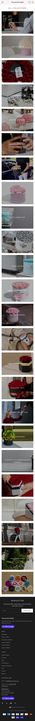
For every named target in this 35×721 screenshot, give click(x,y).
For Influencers (5, 663)
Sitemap (4, 673)
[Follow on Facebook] (6, 703)
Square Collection (6, 647)
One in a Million (5, 637)
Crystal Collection (6, 645)
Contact (3, 671)
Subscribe (27, 610)
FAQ (3, 668)
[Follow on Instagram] (2, 703)
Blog (3, 660)
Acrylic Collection (6, 642)
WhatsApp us (5, 686)
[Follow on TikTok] (15, 703)
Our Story (4, 657)
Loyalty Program (5, 655)
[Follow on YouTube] (11, 703)
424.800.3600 (12, 684)
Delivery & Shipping (6, 665)
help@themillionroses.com (12, 681)
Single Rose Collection (7, 640)
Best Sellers (4, 634)
